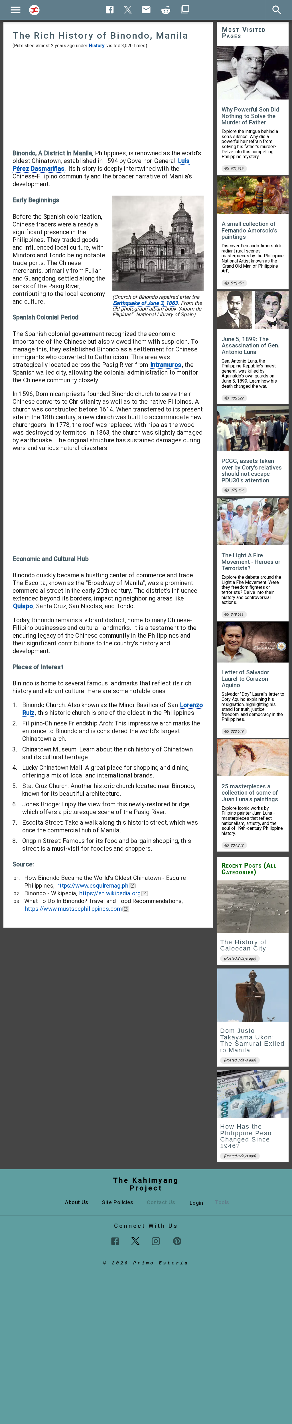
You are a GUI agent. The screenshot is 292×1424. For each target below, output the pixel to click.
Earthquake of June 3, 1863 (145, 303)
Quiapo (23, 606)
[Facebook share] (110, 9)
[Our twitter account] (135, 1240)
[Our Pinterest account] (177, 1241)
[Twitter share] (128, 9)
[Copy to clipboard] (166, 10)
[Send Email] (146, 9)
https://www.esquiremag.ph (92, 885)
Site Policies (117, 1202)
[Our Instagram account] (155, 1241)
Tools (222, 1202)
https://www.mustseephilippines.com (73, 908)
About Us (76, 1202)
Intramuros (166, 364)
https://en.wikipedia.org (110, 893)
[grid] (253, 1023)
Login (196, 1203)
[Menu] (15, 10)
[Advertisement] (108, 99)
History (96, 45)
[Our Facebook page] (115, 1241)
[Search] (34, 10)
